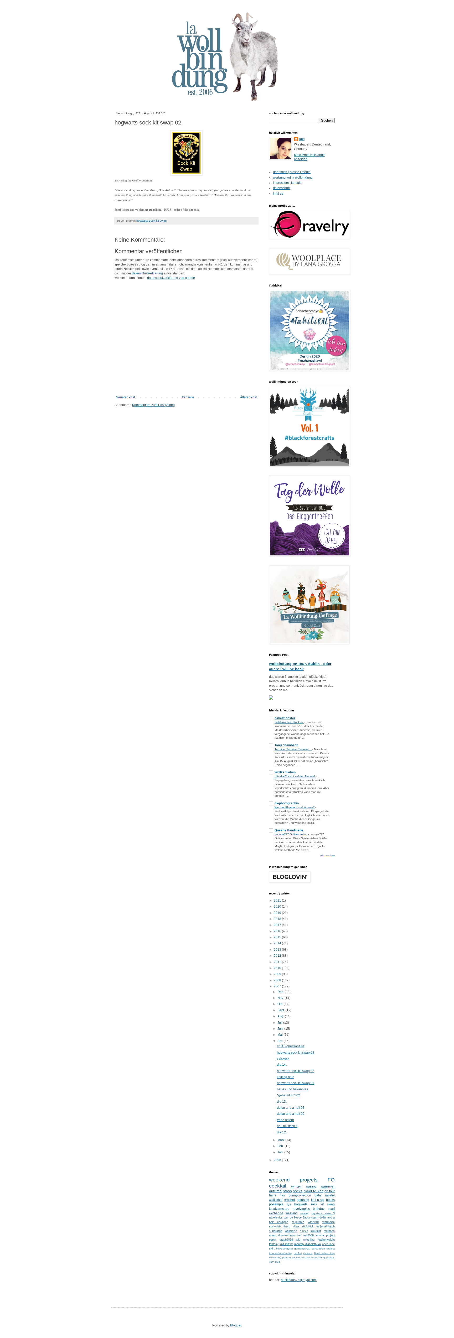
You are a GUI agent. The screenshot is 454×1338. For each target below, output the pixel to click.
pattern (286, 1257)
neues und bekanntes (292, 1089)
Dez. (281, 992)
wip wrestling (305, 1239)
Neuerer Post (125, 397)
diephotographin (287, 803)
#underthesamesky (280, 1253)
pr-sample (276, 1204)
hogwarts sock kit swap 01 (295, 1083)
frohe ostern (285, 1120)
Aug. (281, 1016)
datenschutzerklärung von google (171, 278)
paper (272, 1239)
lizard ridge (291, 1226)
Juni (280, 1028)
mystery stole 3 (323, 1213)
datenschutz (281, 188)
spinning (303, 1200)
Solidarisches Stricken (289, 722)
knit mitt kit (286, 1244)
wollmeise (291, 1230)
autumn (275, 1191)
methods (329, 1230)
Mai (280, 1035)
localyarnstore (279, 1209)
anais (272, 1235)
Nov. (281, 998)
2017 (278, 925)
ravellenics (276, 1217)
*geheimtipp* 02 (288, 1095)
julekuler (316, 1230)
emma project (325, 1235)
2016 (278, 931)
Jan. (280, 1152)
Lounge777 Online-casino (291, 834)
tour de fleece (293, 1217)
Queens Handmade (289, 830)
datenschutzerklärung (147, 273)
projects (309, 1180)
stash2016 (286, 1239)
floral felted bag (324, 1253)
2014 (278, 943)
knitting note (285, 1077)
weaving (292, 1213)
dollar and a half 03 (291, 1108)
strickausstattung (315, 1257)
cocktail (277, 1186)
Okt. (280, 1004)
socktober (298, 1257)
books (330, 1200)
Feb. (281, 1146)
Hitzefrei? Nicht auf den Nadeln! (295, 776)
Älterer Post (248, 397)
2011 (278, 962)
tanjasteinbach (325, 1226)
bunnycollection (299, 1195)
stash (287, 1191)
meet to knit (313, 1191)
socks (297, 1191)
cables (298, 1253)
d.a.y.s (304, 1230)
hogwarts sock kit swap (151, 220)
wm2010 (313, 1222)
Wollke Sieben (285, 772)
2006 (278, 1160)
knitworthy (275, 1257)
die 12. (282, 1132)
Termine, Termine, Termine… (293, 749)
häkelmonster (285, 718)
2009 (278, 974)
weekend (279, 1180)
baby (318, 1195)
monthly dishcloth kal (307, 1244)
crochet (289, 1200)
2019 (278, 913)
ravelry (330, 1195)
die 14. (282, 1064)
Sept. (281, 1010)
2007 (278, 986)
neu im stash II (287, 1126)
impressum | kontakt (287, 183)
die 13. (282, 1101)
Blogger (235, 1325)
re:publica (298, 1222)
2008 (278, 980)
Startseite (187, 397)
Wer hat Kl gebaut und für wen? (295, 807)
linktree (278, 193)
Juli (280, 1022)
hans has (277, 1195)
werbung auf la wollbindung (293, 177)
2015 (278, 937)
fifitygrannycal (284, 1248)
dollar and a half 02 (291, 1114)
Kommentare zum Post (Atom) (153, 405)
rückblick (308, 1226)
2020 (278, 906)
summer (328, 1186)
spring (311, 1186)
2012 (278, 955)
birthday (318, 1209)
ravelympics (301, 1209)
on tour (329, 1191)
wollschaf (275, 1200)
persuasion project (323, 1248)
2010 (278, 968)
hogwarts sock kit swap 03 (295, 1052)
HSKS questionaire (290, 1046)
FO (331, 1180)
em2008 (308, 1235)
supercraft (275, 1230)
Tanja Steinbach (286, 745)
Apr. (280, 1041)
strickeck (283, 1058)
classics (307, 1253)
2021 (278, 900)
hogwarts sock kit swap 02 (295, 1071)
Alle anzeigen (327, 855)
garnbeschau (302, 1248)
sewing (304, 1213)
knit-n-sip (317, 1200)
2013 (278, 949)
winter (296, 1186)
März (281, 1140)
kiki (302, 139)
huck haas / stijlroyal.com (299, 1280)
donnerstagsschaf (289, 1235)
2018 (278, 919)
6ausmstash (310, 1217)
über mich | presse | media (292, 172)
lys (289, 1204)
